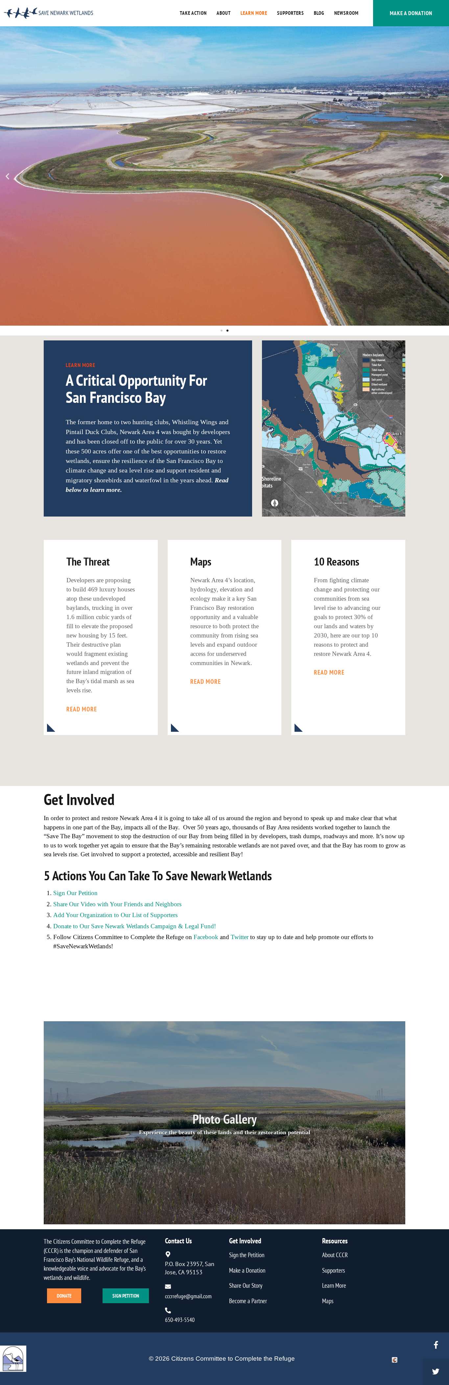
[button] (7, 176)
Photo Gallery (225, 1118)
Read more (81, 709)
